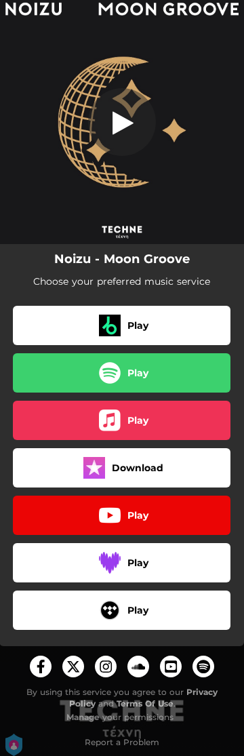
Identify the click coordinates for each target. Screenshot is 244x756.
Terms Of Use (145, 703)
